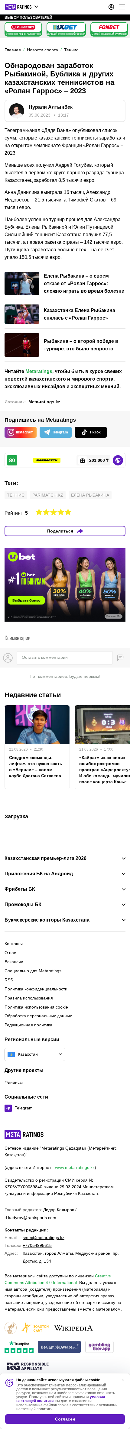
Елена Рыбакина (90, 495)
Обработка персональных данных (38, 1015)
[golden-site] (35, 1328)
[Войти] (111, 7)
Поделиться (60, 531)
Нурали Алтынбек (51, 107)
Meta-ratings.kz (44, 401)
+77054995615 (37, 1245)
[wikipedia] (73, 1328)
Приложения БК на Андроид (39, 873)
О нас (10, 952)
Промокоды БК (23, 904)
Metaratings (38, 371)
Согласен (65, 1419)
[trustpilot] (19, 1347)
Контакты (14, 943)
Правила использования (29, 998)
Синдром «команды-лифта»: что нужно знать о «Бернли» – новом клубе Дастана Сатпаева (35, 766)
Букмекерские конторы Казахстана (47, 920)
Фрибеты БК (20, 889)
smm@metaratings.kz (43, 1237)
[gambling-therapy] (99, 1347)
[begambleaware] (59, 1347)
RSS (9, 979)
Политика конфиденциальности (36, 988)
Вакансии (14, 961)
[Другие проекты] (22, 7)
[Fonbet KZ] (109, 27)
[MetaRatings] (24, 1134)
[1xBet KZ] (65, 27)
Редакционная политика (28, 1024)
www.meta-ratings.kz (75, 1167)
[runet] (11, 1328)
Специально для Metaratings (33, 970)
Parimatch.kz (47, 495)
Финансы (14, 1082)
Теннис (15, 495)
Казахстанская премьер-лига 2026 (45, 858)
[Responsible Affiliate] (28, 1367)
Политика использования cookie (36, 1007)
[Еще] (122, 7)
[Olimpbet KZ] (23, 27)
